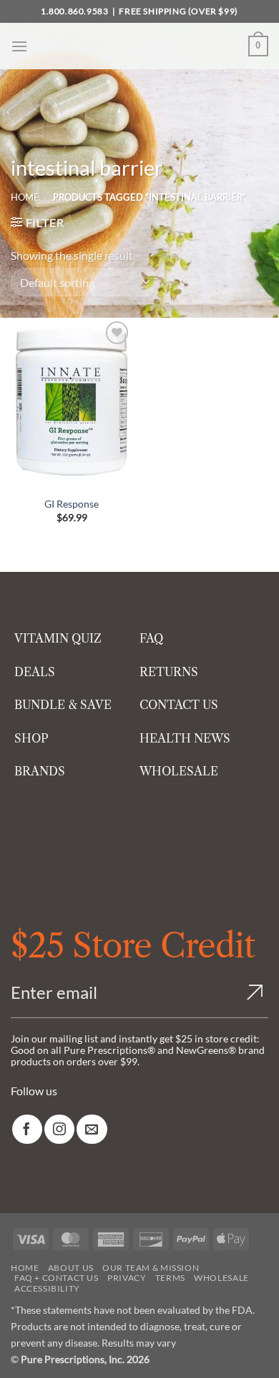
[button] (19, 46)
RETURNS (169, 672)
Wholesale (221, 1277)
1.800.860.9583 (74, 11)
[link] (27, 1129)
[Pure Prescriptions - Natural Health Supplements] (139, 46)
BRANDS (39, 771)
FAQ (151, 638)
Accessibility (47, 1288)
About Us (71, 1267)
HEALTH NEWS (185, 738)
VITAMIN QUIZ (58, 638)
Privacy (126, 1277)
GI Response (71, 504)
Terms (170, 1277)
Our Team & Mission (150, 1267)
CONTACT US (179, 705)
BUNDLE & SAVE (63, 705)
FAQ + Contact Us (56, 1277)
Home (25, 197)
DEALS (34, 672)
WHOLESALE (179, 771)
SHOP (31, 738)
